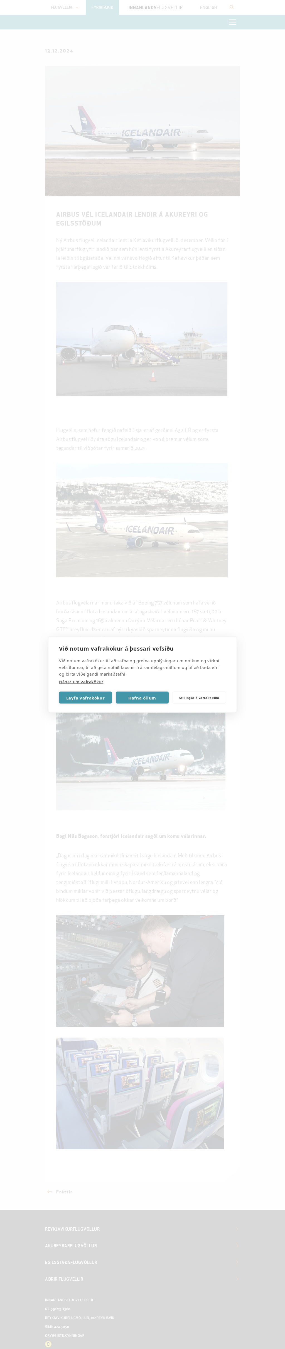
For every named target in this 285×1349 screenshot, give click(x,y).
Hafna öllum (142, 697)
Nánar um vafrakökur (81, 682)
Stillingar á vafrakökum (199, 697)
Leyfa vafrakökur (85, 697)
